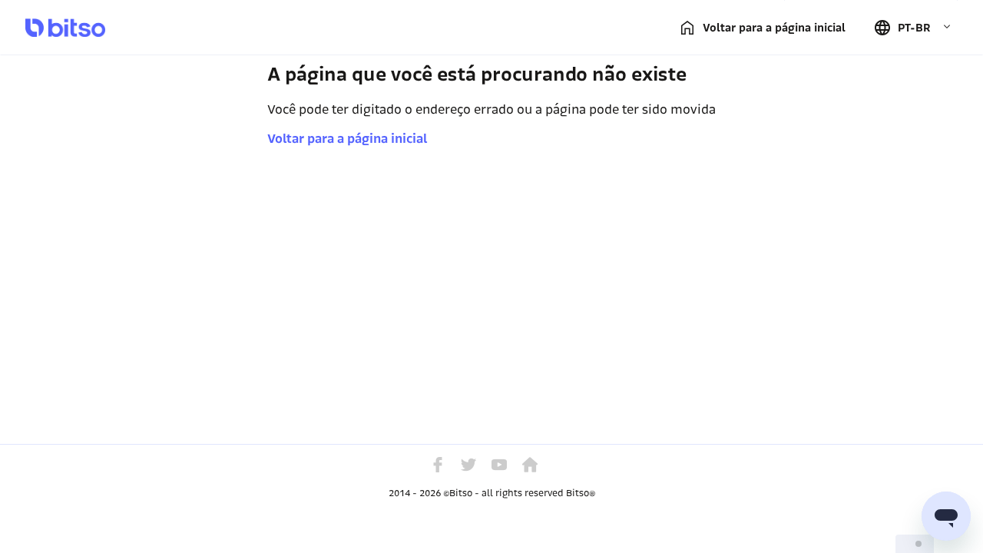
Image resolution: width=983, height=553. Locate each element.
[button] (912, 27)
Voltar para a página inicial (347, 138)
